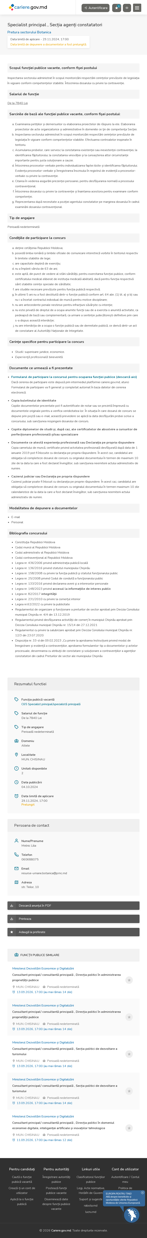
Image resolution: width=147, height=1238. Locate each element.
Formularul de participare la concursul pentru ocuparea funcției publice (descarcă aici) (74, 377)
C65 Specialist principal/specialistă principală (51, 704)
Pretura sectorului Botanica (29, 32)
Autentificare (98, 8)
